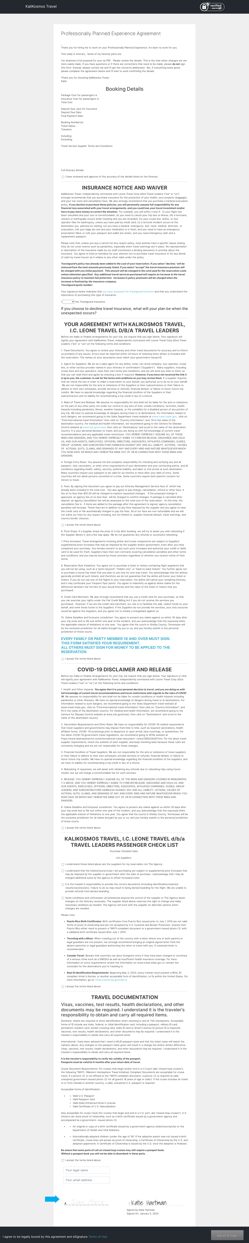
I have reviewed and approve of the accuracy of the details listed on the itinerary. (111, 176)
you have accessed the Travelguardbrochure (128, 291)
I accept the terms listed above (83, 524)
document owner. (206, 1230)
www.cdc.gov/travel (94, 427)
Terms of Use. (98, 1236)
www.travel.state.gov (164, 416)
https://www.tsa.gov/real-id (111, 979)
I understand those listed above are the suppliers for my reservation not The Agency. (114, 864)
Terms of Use (216, 1218)
